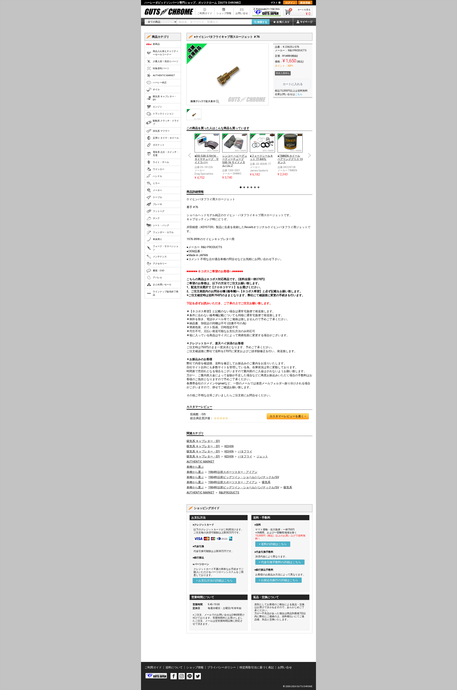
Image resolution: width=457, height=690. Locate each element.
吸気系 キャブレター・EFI (203, 441)
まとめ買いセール (162, 284)
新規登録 (305, 2)
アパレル (157, 277)
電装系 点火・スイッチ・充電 (166, 154)
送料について (174, 667)
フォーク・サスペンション (165, 248)
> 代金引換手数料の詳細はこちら (280, 562)
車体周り (157, 239)
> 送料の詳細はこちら (273, 544)
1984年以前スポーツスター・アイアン (232, 472)
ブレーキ (157, 204)
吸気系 (266, 482)
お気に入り (283, 21)
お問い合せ (241, 13)
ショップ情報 (223, 13)
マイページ (302, 21)
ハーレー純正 (160, 82)
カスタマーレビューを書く (288, 416)
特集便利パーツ (161, 68)
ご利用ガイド (204, 13)
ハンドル (157, 176)
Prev (189, 155)
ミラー (156, 183)
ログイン (290, 2)
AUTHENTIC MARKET (200, 461)
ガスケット (158, 145)
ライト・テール (161, 162)
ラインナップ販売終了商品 (165, 293)
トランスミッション (163, 113)
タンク (156, 218)
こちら (298, 94)
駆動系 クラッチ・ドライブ (166, 122)
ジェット (262, 456)
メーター (157, 190)
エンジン (157, 106)
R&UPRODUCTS (229, 492)
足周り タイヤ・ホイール (166, 138)
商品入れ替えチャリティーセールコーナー (165, 53)
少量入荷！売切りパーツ (165, 61)
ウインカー (158, 169)
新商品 (156, 44)
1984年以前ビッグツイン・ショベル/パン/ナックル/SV (243, 477)
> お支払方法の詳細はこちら (214, 580)
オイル (156, 89)
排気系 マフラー (161, 131)
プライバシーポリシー (221, 667)
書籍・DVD (158, 270)
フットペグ (158, 211)
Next (309, 155)
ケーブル (157, 197)
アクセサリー (160, 263)
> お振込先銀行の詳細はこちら (278, 580)
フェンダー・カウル (163, 232)
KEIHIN (228, 446)
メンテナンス (160, 256)
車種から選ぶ (195, 467)
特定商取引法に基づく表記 (257, 667)
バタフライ (245, 451)
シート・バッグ (161, 225)
